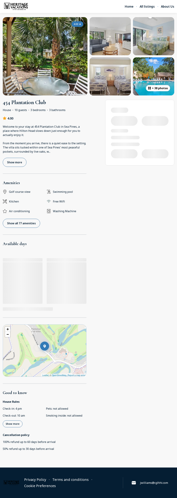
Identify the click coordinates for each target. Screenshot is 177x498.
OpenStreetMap (59, 375)
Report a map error (76, 375)
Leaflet (45, 375)
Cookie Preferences (40, 486)
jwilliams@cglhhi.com (154, 483)
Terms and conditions (70, 479)
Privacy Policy (35, 479)
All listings (147, 6)
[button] (49, 355)
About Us (167, 6)
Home (129, 6)
